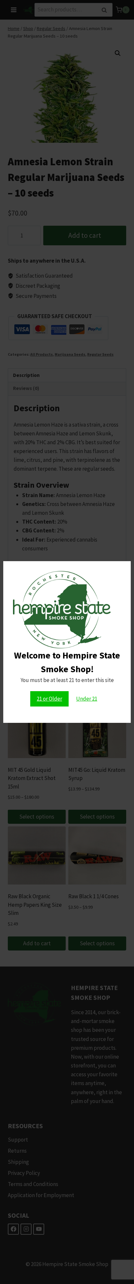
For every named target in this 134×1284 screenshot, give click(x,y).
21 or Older (49, 698)
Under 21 (86, 698)
